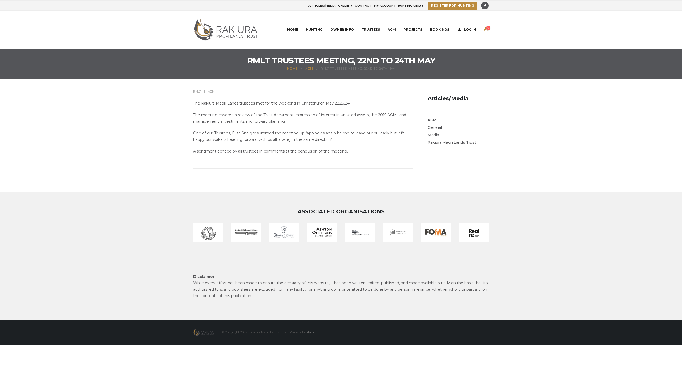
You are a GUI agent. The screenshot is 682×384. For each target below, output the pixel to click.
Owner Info (342, 29)
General (435, 127)
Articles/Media (322, 5)
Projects (413, 29)
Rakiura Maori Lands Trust (452, 142)
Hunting (314, 29)
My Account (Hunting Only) (398, 5)
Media (433, 135)
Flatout (311, 332)
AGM (392, 29)
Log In (470, 29)
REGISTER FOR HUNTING (452, 5)
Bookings (439, 29)
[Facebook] (485, 5)
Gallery (345, 5)
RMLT (197, 91)
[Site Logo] (226, 29)
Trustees (371, 29)
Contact (363, 5)
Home (292, 29)
